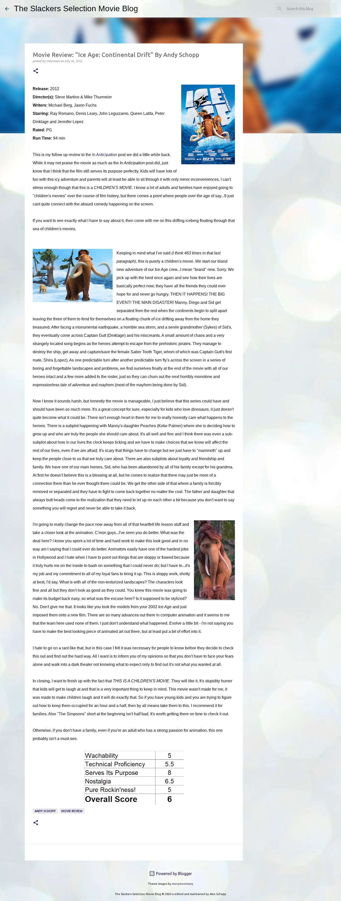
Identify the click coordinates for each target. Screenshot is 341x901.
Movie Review (71, 811)
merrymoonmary (182, 883)
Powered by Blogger (173, 873)
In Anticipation (104, 155)
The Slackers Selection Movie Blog (76, 8)
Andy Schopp (45, 811)
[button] (36, 71)
